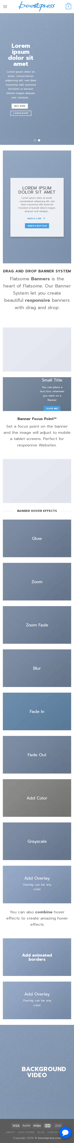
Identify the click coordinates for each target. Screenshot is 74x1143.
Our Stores (26, 1132)
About (10, 1132)
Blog (41, 1132)
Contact (53, 1132)
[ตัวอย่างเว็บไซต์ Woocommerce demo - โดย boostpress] (37, 6)
